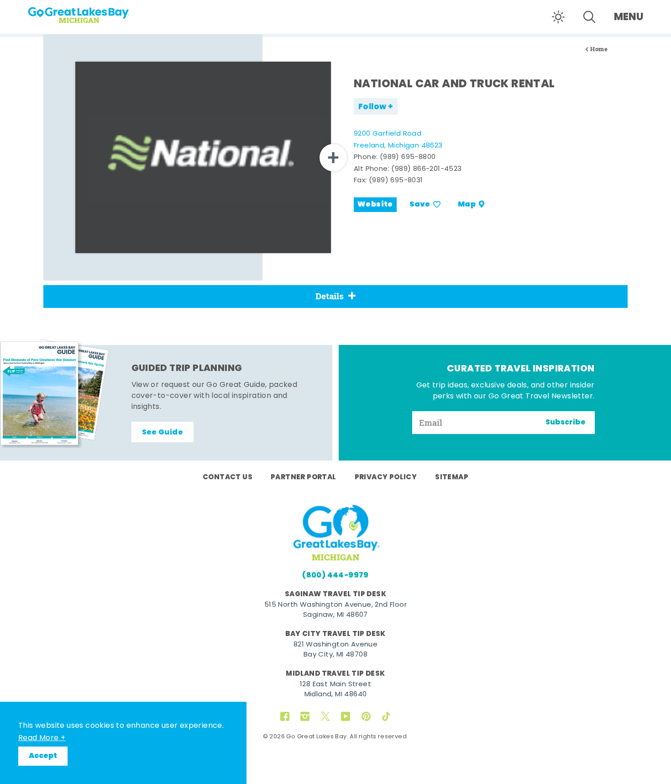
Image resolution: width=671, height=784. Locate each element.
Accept (43, 756)
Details (329, 296)
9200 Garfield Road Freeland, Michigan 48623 (398, 140)
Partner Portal (303, 477)
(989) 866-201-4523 (426, 169)
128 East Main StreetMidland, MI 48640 (335, 690)
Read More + (41, 738)
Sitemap (451, 477)
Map (467, 204)
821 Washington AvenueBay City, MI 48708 (335, 650)
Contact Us (227, 477)
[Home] (96, 12)
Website (375, 204)
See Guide (162, 432)
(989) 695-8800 (408, 157)
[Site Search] (589, 17)
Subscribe (565, 422)
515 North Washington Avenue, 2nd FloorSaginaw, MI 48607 (335, 610)
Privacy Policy (386, 477)
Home (599, 49)
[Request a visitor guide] (55, 393)
